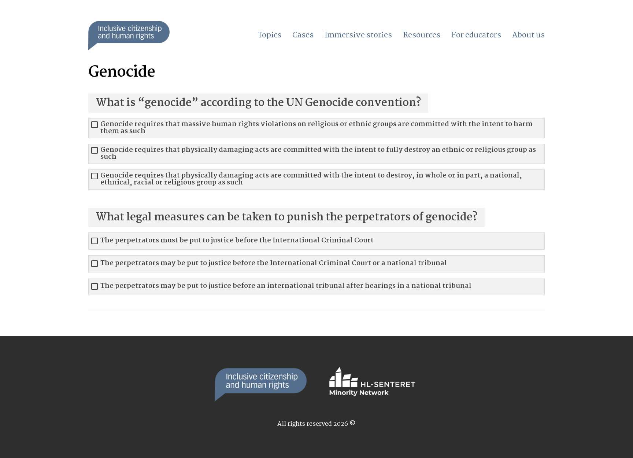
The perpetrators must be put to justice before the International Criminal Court (237, 240)
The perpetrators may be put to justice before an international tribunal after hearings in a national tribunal (285, 286)
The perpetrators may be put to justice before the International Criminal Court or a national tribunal (273, 263)
